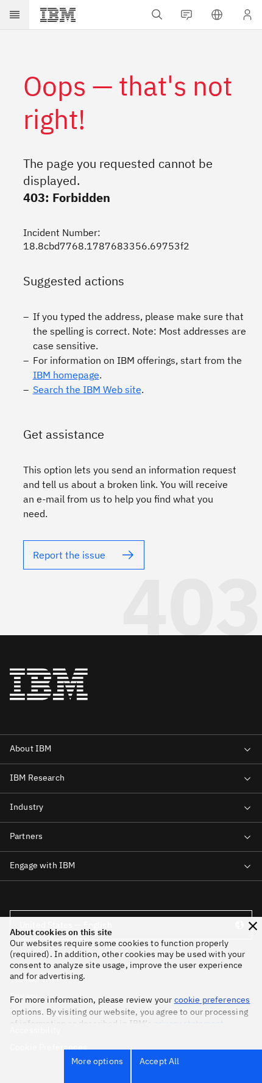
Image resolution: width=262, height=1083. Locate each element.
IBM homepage (66, 375)
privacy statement (189, 1023)
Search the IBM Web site (87, 389)
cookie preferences (212, 999)
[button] (253, 926)
